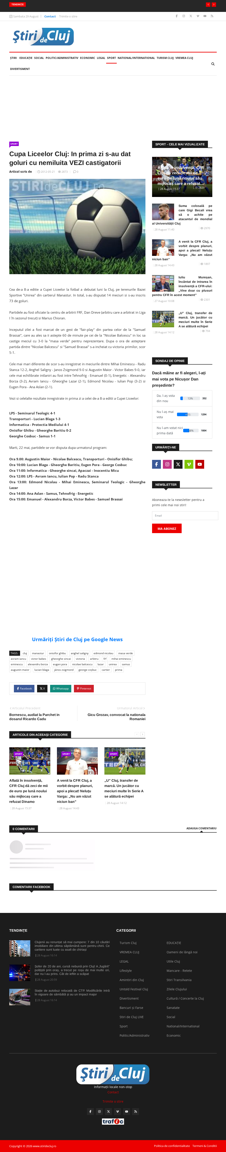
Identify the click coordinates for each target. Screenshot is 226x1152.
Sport (111, 58)
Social (39, 58)
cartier (106, 670)
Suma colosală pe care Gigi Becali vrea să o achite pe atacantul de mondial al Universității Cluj (182, 214)
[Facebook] (177, 16)
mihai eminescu (121, 659)
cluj (25, 653)
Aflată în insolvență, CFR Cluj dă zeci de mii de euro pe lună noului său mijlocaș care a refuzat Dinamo (28, 791)
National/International (136, 58)
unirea (113, 664)
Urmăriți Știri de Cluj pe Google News (77, 639)
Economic (87, 58)
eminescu (17, 664)
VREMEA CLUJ (184, 58)
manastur (38, 653)
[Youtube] (205, 16)
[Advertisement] (77, 536)
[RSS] (212, 16)
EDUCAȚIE (26, 58)
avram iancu (18, 659)
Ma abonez (167, 528)
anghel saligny (80, 653)
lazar (101, 664)
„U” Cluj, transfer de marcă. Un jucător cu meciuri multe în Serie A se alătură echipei (195, 319)
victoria (80, 659)
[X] (191, 16)
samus (126, 664)
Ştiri (13, 58)
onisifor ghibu (57, 653)
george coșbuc (88, 670)
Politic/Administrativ (62, 58)
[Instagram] (184, 16)
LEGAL (101, 58)
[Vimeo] (198, 16)
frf (105, 659)
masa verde (125, 653)
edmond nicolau (103, 653)
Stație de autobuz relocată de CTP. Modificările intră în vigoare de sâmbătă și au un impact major (72, 992)
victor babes (38, 659)
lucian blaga (41, 670)
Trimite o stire (68, 16)
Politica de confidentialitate (172, 1146)
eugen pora (60, 664)
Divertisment (20, 69)
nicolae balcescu (82, 664)
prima (118, 670)
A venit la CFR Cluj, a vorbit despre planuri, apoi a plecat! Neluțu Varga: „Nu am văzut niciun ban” (75, 791)
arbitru (94, 659)
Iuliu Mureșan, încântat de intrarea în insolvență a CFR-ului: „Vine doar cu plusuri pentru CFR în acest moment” (182, 286)
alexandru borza (38, 664)
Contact (50, 16)
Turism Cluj (165, 58)
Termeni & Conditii (204, 1146)
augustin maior (20, 670)
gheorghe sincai (61, 659)
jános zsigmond (63, 670)
